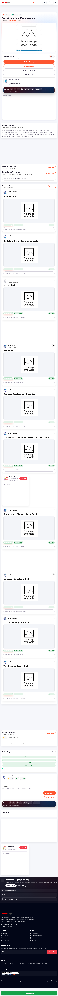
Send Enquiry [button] (30, 993)
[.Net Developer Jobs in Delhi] (29, 636)
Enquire (52, 186)
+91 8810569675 (7, 927)
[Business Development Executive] (29, 408)
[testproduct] (29, 299)
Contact (34, 938)
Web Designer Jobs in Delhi (16, 666)
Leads (4, 938)
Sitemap (55, 981)
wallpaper (8, 350)
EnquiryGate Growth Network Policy (37, 963)
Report (34, 940)
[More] (53, 192)
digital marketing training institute (20, 241)
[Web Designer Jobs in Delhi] (29, 680)
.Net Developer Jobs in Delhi (16, 622)
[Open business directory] (44, 2)
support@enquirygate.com (10, 924)
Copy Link (30, 74)
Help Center (35, 933)
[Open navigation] (55, 2)
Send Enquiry (30, 62)
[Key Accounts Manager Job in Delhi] (29, 528)
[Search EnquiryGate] (48, 2)
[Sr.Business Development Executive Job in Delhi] (29, 451)
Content (11, 963)
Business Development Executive (19, 394)
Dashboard (6, 940)
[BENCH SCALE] (29, 211)
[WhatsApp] (11, 89)
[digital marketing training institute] (29, 255)
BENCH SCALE (9, 196)
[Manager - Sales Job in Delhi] (29, 593)
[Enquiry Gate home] (5, 2)
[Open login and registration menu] (51, 2)
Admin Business (12, 21)
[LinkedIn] (22, 89)
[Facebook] (15, 89)
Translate (14, 974)
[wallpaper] (29, 364)
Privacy (4, 963)
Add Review (51, 733)
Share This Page (30, 70)
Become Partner (37, 935)
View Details (19, 225)
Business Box (7, 935)
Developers (46, 981)
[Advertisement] (29, 106)
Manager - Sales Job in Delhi (16, 579)
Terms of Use (20, 963)
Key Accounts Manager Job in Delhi (20, 514)
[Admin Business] (5, 81)
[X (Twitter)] (18, 89)
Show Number (30, 66)
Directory (6, 933)
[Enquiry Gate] (6, 913)
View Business (16, 83)
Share (52, 225)
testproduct (9, 285)
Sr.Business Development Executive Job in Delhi (26, 437)
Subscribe (52, 952)
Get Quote (52, 167)
